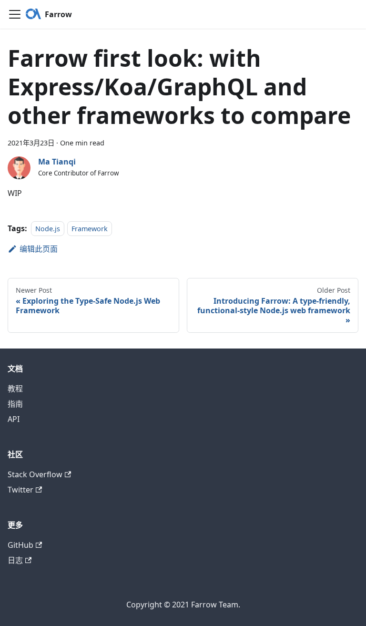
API (14, 419)
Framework (89, 228)
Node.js (47, 228)
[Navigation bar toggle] (15, 14)
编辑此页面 (39, 249)
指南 (15, 404)
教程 (15, 388)
